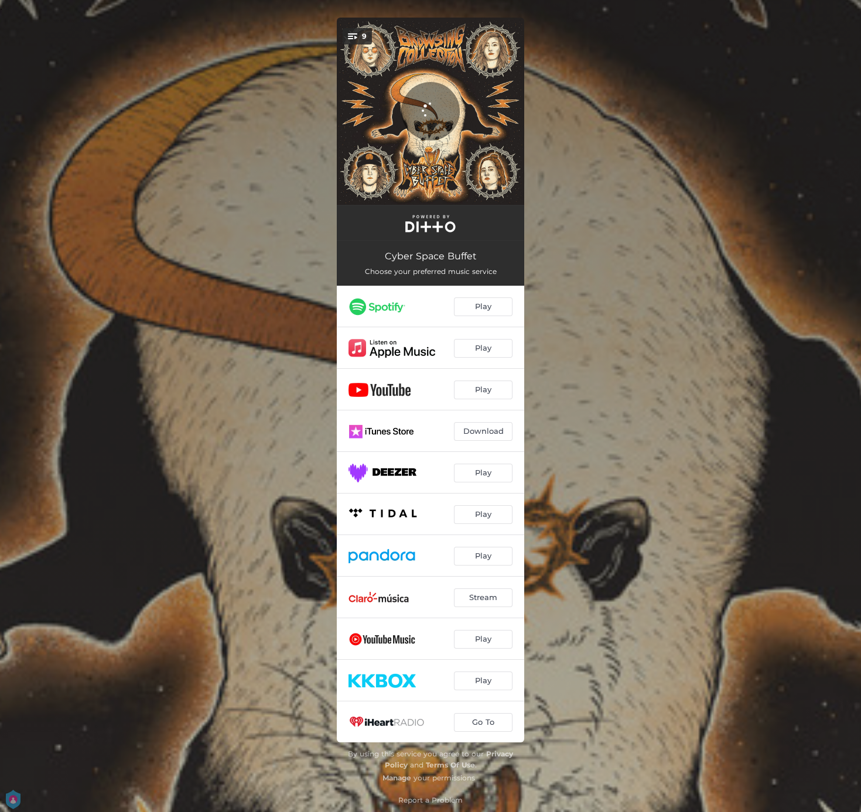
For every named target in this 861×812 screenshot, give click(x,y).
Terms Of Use (450, 764)
